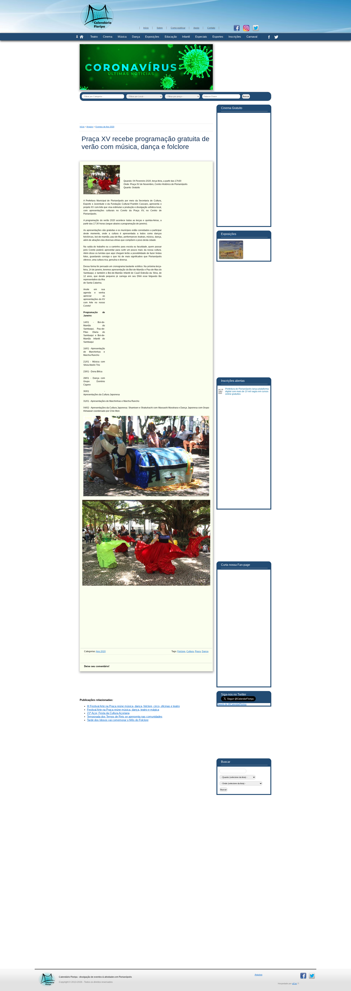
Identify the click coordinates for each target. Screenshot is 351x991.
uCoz (294, 983)
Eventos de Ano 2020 (104, 127)
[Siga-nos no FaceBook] (238, 27)
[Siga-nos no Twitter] (257, 27)
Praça (198, 651)
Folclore (181, 651)
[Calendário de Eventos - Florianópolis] (97, 29)
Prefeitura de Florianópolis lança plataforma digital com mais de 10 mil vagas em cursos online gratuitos (247, 391)
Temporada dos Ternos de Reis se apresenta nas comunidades (124, 716)
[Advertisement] (204, 13)
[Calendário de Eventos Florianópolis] (47, 974)
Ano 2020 (101, 651)
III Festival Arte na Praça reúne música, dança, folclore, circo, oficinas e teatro (133, 706)
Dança (205, 651)
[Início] (81, 37)
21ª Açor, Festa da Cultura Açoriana (108, 713)
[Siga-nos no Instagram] (247, 27)
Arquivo (89, 127)
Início (82, 127)
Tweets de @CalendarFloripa (231, 704)
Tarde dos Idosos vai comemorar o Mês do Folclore (117, 720)
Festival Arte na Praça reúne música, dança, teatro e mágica (123, 709)
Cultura (190, 651)
